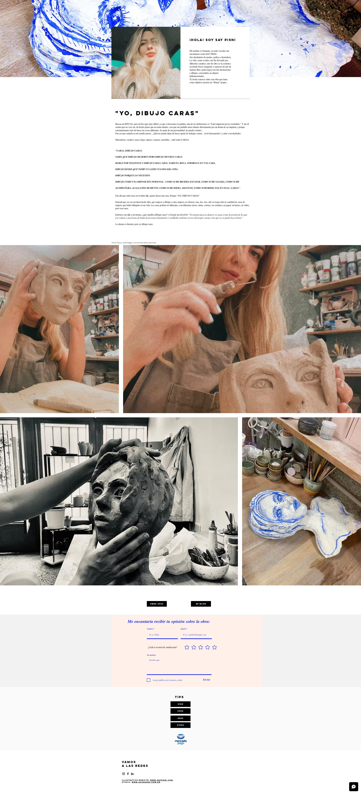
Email (183, 629)
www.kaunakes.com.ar (146, 782)
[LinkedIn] (132, 773)
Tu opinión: (151, 655)
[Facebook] (128, 773)
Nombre (150, 629)
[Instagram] (123, 773)
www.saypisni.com (161, 780)
